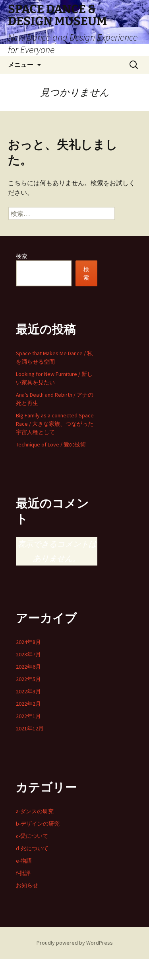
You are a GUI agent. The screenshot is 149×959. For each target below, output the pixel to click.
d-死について (32, 848)
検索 (21, 256)
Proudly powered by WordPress (75, 942)
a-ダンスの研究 (35, 811)
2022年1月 (28, 716)
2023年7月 (28, 654)
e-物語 (24, 860)
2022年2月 (28, 703)
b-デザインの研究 (38, 823)
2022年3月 (28, 691)
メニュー (20, 64)
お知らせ (27, 885)
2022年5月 (28, 679)
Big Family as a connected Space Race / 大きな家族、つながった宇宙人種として (55, 424)
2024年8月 (28, 642)
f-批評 (23, 873)
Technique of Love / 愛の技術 (51, 444)
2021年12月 (30, 728)
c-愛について (32, 836)
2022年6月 (28, 666)
